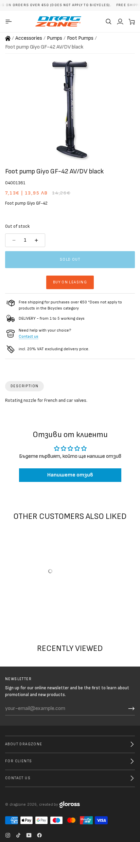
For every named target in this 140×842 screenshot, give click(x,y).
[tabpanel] (70, 402)
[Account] (120, 21)
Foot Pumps (80, 38)
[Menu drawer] (9, 21)
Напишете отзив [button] (70, 475)
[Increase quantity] (37, 240)
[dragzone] (58, 21)
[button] (108, 21)
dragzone (18, 804)
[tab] (24, 386)
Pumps (54, 38)
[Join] (131, 708)
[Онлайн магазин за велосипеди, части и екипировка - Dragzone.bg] (8, 38)
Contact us (28, 336)
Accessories (28, 38)
